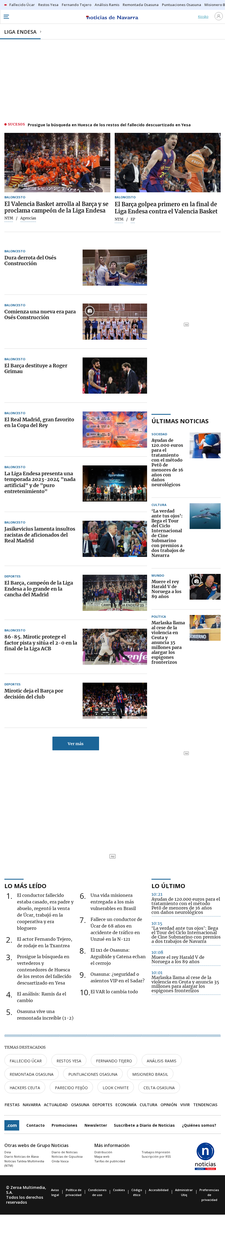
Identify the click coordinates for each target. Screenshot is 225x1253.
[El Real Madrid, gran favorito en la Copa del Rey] (115, 429)
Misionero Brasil (150, 1074)
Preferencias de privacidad (209, 1195)
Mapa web (101, 1156)
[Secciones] (6, 17)
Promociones (64, 1125)
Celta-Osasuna (159, 1087)
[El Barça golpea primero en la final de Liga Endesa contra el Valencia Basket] (168, 162)
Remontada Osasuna (32, 1074)
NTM (8, 218)
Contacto (35, 1125)
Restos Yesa (69, 1060)
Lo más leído (25, 886)
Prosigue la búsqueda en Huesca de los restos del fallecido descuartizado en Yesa (109, 124)
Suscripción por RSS (156, 1156)
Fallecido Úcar (26, 1060)
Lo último (168, 886)
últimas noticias (180, 421)
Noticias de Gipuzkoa (67, 1156)
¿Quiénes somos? (199, 1125)
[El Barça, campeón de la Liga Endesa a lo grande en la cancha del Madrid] (115, 593)
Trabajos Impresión (156, 1152)
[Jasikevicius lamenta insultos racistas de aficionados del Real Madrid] (115, 539)
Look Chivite (116, 1087)
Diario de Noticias (64, 1152)
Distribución (103, 1152)
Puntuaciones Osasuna (92, 1074)
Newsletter (96, 1125)
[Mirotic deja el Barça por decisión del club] (115, 701)
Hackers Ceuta (25, 1087)
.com (12, 1125)
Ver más (75, 743)
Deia (7, 1152)
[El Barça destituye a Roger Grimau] (115, 375)
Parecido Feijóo (71, 1087)
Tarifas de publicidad (109, 1161)
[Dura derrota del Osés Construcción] (115, 268)
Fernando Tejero (114, 1060)
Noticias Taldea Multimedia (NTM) (24, 1163)
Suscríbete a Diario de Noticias (144, 1125)
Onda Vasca (60, 1161)
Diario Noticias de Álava (21, 1156)
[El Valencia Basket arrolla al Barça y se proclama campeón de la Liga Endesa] (57, 162)
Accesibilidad (158, 1190)
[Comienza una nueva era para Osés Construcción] (115, 322)
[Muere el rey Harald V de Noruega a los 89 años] (205, 589)
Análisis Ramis (161, 1060)
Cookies (119, 1190)
